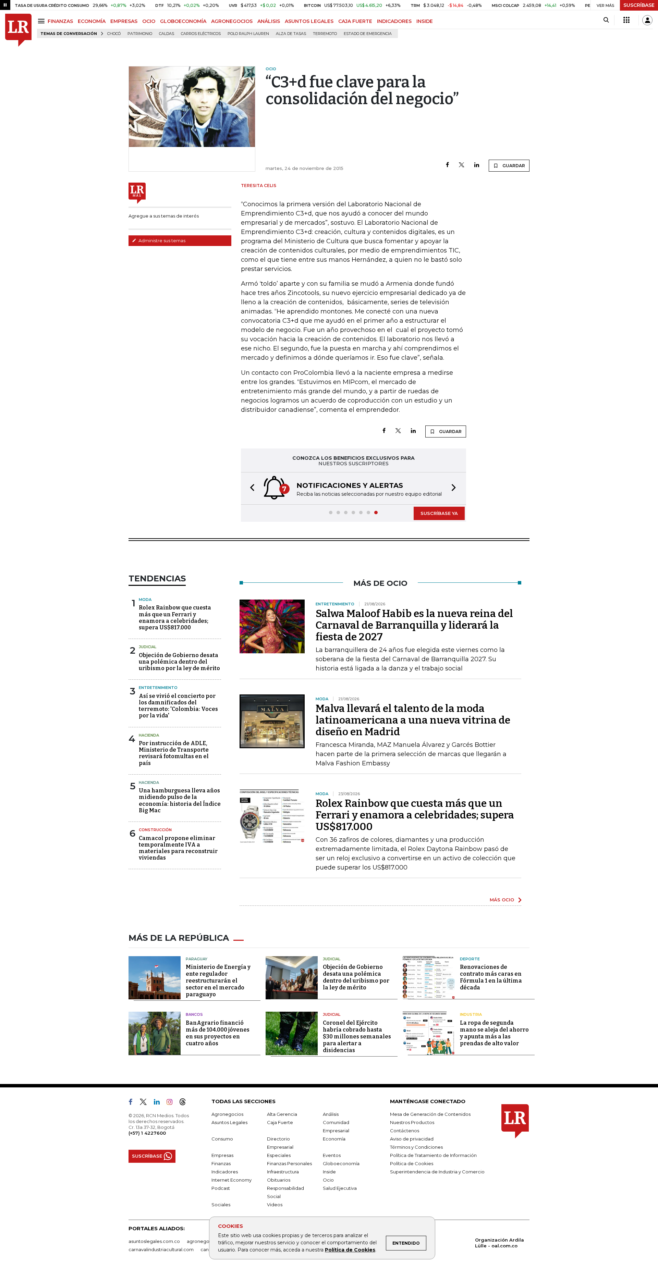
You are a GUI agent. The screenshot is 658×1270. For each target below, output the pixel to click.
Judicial (147, 646)
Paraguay (196, 959)
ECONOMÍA (92, 21)
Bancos (194, 1014)
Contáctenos (404, 1130)
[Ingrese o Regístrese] (647, 20)
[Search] (606, 20)
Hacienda (149, 735)
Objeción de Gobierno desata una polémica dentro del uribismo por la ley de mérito (179, 661)
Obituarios (278, 1180)
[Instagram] (172, 1103)
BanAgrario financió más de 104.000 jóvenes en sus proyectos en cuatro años (217, 1033)
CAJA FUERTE (355, 21)
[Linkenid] (159, 1103)
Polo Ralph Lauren (248, 34)
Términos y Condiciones (416, 1147)
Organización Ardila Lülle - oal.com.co (499, 1242)
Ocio (328, 1180)
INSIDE (424, 21)
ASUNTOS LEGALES (309, 21)
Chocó (114, 34)
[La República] (18, 30)
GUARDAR (513, 165)
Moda (145, 599)
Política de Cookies (350, 1250)
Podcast (220, 1188)
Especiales (279, 1155)
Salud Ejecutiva (340, 1188)
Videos (274, 1204)
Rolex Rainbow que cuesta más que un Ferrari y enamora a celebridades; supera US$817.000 (175, 617)
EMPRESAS (123, 21)
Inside (329, 1171)
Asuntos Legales (229, 1122)
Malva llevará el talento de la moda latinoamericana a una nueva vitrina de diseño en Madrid (413, 720)
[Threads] (185, 1103)
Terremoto (325, 34)
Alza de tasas (291, 34)
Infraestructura (283, 1171)
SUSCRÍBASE (639, 5)
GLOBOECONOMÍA (183, 21)
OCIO (148, 21)
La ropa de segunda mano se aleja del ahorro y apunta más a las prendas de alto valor (494, 1033)
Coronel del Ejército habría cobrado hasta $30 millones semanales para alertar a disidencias (357, 1036)
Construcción (155, 829)
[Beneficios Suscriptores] (626, 20)
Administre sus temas (161, 240)
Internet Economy (231, 1180)
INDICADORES (394, 21)
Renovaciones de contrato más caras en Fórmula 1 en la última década (491, 977)
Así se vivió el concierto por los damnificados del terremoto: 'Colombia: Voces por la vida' (178, 706)
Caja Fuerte (280, 1122)
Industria (471, 1014)
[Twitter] (462, 165)
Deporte (470, 959)
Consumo (222, 1139)
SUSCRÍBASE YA (439, 513)
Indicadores (224, 1171)
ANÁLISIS (268, 21)
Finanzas (221, 1163)
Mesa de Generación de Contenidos (430, 1114)
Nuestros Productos (412, 1122)
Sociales (220, 1204)
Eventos (332, 1155)
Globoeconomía (341, 1163)
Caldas (166, 34)
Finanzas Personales (289, 1163)
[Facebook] (447, 165)
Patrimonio (139, 34)
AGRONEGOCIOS (232, 21)
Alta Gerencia (282, 1114)
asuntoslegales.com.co (154, 1241)
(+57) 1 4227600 (147, 1133)
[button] (250, 488)
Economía (334, 1139)
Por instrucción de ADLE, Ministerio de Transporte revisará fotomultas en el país (174, 753)
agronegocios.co (206, 1241)
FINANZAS (60, 21)
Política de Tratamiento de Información (433, 1155)
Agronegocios (227, 1114)
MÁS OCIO (502, 899)
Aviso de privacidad (412, 1139)
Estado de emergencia (368, 34)
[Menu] (42, 21)
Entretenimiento (158, 687)
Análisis (331, 1114)
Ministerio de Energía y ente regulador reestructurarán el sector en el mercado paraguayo (218, 981)
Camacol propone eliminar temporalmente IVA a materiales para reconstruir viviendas (178, 848)
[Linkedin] (476, 165)
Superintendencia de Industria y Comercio (437, 1171)
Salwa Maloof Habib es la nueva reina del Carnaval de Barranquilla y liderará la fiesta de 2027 (414, 625)
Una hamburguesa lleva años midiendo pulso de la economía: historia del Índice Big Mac (180, 800)
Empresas (222, 1155)
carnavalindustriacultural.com (161, 1249)
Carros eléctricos (201, 34)
